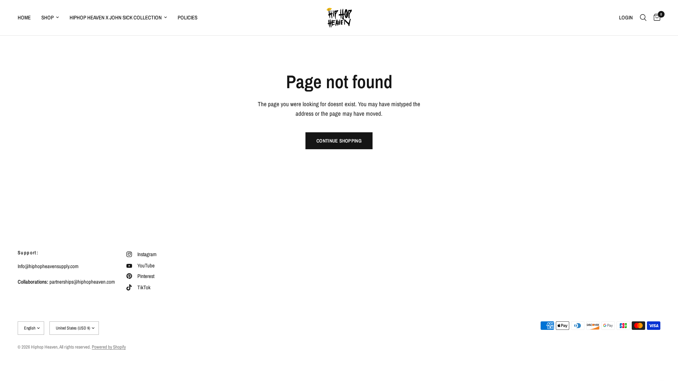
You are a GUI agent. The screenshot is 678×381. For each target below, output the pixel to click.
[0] (655, 17)
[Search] (643, 17)
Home (24, 17)
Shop (47, 17)
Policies (187, 17)
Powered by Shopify (109, 347)
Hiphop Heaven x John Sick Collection (116, 17)
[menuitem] (27, 17)
